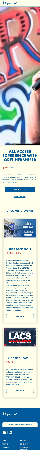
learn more (18, 189)
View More (20, 316)
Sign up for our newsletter (20, 425)
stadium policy (19, 197)
